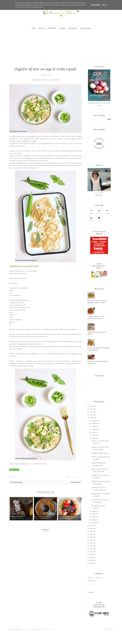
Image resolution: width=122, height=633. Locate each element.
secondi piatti (92, 580)
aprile (93, 514)
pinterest (107, 213)
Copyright (91, 592)
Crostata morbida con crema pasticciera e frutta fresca (96, 317)
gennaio (94, 523)
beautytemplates (26, 629)
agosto (94, 432)
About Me (41, 28)
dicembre (94, 421)
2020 (91, 528)
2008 (91, 563)
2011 (91, 555)
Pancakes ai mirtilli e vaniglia (100, 453)
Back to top (108, 629)
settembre (95, 429)
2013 (91, 549)
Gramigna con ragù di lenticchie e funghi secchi (98, 362)
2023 (91, 415)
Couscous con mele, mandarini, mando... (67, 517)
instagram (99, 213)
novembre (95, 424)
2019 (91, 531)
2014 (91, 546)
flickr (99, 220)
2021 (91, 526)
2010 (91, 558)
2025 (91, 409)
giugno (94, 438)
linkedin (91, 220)
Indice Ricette (52, 28)
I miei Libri (62, 28)
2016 (91, 540)
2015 (91, 543)
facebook (91, 213)
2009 (91, 560)
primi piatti (98, 577)
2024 (91, 412)
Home (33, 28)
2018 (91, 534)
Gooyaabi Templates (49, 629)
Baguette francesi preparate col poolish (97, 333)
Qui (32, 464)
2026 (91, 406)
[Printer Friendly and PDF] (14, 470)
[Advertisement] (61, 44)
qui (41, 329)
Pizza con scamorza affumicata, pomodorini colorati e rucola (97, 301)
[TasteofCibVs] (99, 254)
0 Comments (13, 477)
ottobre (94, 427)
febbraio (94, 520)
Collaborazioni (85, 28)
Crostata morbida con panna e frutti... (44, 517)
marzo (93, 517)
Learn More (95, 5)
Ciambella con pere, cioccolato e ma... (18, 517)
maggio (94, 511)
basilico (45, 64)
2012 (91, 552)
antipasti (91, 577)
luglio (93, 435)
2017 (91, 537)
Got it (104, 5)
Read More (99, 195)
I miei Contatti (73, 28)
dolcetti (38, 168)
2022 (91, 418)
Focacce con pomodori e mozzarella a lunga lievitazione (99, 349)
